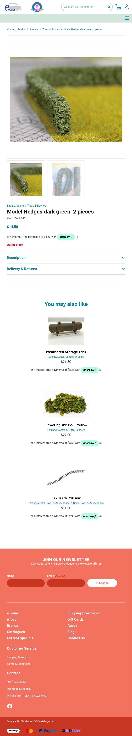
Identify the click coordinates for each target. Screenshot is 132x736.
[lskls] (126, 6)
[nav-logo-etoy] (23, 6)
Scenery (33, 29)
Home (10, 29)
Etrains (21, 29)
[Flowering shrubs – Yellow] (66, 420)
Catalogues (16, 632)
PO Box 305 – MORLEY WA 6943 (27, 696)
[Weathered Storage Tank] (66, 347)
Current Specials (20, 638)
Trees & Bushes (51, 29)
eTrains (13, 613)
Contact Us (76, 638)
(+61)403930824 (17, 681)
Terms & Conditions (18, 663)
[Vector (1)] (9, 706)
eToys (11, 619)
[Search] (109, 7)
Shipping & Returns (18, 657)
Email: (56, 576)
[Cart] (118, 7)
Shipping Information (83, 613)
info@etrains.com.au (19, 688)
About (72, 626)
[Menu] (127, 18)
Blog (71, 632)
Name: (11, 576)
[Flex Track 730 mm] (66, 493)
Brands (12, 626)
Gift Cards (75, 619)
